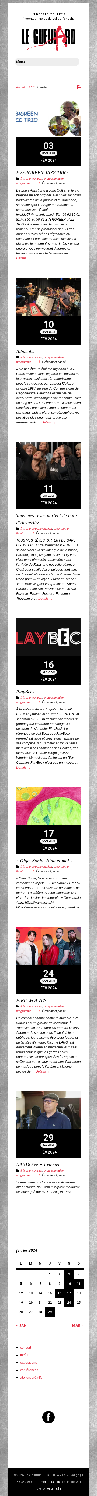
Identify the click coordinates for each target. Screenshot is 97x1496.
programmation (54, 178)
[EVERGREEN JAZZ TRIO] (48, 119)
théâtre (20, 533)
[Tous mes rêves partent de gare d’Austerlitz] (48, 461)
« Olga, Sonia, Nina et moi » (44, 860)
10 (69, 1284)
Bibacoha (25, 351)
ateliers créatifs (31, 1378)
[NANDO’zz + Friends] (48, 1110)
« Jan (21, 1325)
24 (69, 1302)
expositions (28, 1362)
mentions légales (53, 1481)
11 (79, 1284)
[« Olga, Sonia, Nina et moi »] (48, 806)
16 (59, 1293)
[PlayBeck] (48, 637)
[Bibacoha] (48, 297)
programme (23, 183)
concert (37, 178)
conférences (29, 1370)
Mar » (78, 1325)
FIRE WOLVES (31, 1000)
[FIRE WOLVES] (48, 946)
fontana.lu (53, 1488)
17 (69, 1293)
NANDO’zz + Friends (37, 1164)
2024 (32, 87)
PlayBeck (25, 691)
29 (50, 1312)
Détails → (23, 258)
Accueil (20, 87)
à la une (25, 178)
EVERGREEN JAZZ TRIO (42, 172)
